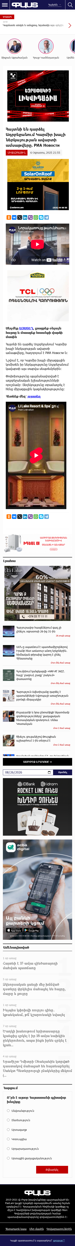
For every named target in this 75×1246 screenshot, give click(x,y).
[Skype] (41, 217)
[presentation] (60, 27)
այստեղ (34, 396)
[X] (19, 217)
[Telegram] (46, 217)
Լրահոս (9, 560)
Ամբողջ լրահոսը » (37, 761)
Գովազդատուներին (59, 1228)
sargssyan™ (59, 1240)
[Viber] (30, 217)
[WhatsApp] (35, 217)
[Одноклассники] (9, 217)
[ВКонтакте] (14, 217)
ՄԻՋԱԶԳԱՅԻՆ (17, 152)
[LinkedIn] (25, 217)
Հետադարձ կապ (16, 1228)
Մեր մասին (36, 1228)
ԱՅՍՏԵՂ (25, 328)
